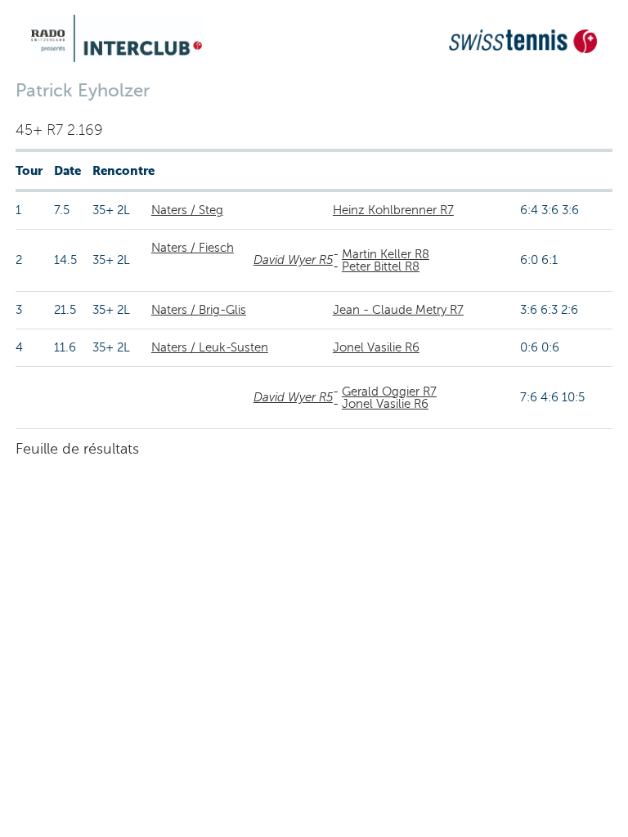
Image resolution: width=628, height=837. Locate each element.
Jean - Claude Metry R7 (398, 309)
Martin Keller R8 (385, 254)
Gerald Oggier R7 (389, 391)
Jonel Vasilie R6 (376, 347)
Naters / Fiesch (192, 247)
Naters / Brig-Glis (198, 309)
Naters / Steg (187, 210)
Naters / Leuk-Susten (209, 347)
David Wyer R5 (293, 259)
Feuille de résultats (77, 449)
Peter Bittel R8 (380, 266)
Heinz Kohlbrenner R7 (393, 210)
